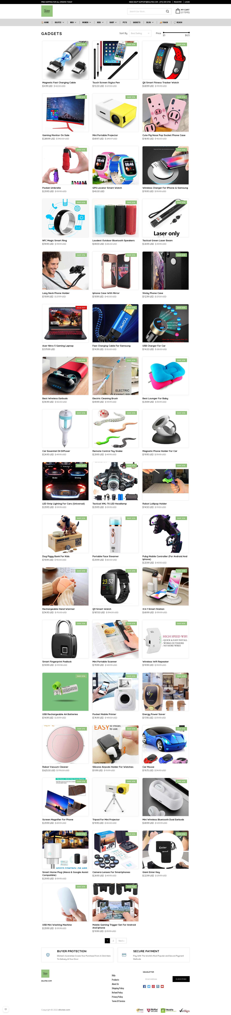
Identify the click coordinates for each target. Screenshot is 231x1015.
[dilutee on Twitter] (149, 986)
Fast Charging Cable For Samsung (111, 345)
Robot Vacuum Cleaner (55, 766)
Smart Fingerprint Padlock (57, 661)
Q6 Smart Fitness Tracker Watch (161, 82)
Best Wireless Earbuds (55, 398)
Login (187, 2)
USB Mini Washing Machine (57, 924)
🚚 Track (164, 22)
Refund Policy (117, 992)
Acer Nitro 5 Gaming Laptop (58, 345)
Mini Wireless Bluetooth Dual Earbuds (163, 819)
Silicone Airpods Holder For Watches (113, 766)
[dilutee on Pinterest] (153, 986)
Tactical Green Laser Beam (158, 240)
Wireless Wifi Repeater (156, 661)
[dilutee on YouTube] (162, 986)
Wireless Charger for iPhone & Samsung (165, 187)
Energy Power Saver (154, 714)
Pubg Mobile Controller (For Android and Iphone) (165, 558)
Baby (112, 22)
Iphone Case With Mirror (106, 293)
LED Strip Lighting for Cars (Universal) (63, 503)
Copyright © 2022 (55, 1009)
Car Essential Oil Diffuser (56, 451)
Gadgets (136, 22)
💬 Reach (178, 22)
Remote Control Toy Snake (107, 451)
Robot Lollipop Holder (155, 503)
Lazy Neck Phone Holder (56, 293)
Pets (125, 22)
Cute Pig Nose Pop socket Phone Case (164, 135)
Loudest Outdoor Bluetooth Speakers (114, 240)
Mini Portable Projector (105, 135)
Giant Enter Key (151, 872)
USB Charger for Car (154, 345)
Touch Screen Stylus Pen (106, 82)
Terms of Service (118, 1001)
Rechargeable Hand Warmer (58, 609)
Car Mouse (148, 766)
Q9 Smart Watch (102, 609)
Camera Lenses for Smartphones (111, 872)
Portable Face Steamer (106, 556)
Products (115, 979)
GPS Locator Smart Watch (107, 187)
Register (178, 2)
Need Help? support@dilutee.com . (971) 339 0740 (150, 2)
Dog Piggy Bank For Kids (56, 556)
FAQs (113, 975)
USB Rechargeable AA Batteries (60, 714)
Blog (148, 22)
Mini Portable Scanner (105, 661)
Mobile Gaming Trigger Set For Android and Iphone (114, 926)
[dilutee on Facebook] (144, 986)
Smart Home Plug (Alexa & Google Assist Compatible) (65, 873)
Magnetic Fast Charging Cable (59, 82)
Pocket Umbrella (51, 187)
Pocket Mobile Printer (104, 714)
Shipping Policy (118, 988)
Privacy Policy (117, 996)
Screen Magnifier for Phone (57, 819)
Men (72, 22)
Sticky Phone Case (153, 293)
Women (85, 22)
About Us (115, 983)
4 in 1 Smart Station (153, 609)
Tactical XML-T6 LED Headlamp (110, 503)
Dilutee (58, 22)
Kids (99, 22)
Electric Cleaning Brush (105, 398)
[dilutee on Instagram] (157, 986)
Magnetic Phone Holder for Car (160, 451)
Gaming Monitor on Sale (55, 135)
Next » (121, 941)
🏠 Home (45, 22)
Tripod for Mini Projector (106, 819)
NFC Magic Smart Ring (54, 240)
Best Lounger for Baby (155, 398)
